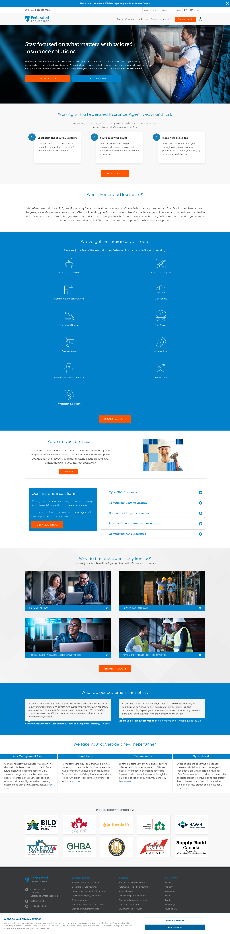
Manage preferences (175, 920)
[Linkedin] (192, 10)
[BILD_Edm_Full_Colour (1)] (41, 824)
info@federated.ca (39, 906)
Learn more (74, 781)
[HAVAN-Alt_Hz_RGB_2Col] (191, 825)
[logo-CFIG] (79, 825)
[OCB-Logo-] (116, 847)
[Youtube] (186, 10)
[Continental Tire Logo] (116, 825)
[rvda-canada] (153, 847)
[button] (200, 19)
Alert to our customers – (92, 3)
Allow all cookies (175, 927)
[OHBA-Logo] (79, 847)
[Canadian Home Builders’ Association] (153, 825)
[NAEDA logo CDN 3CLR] (41, 847)
